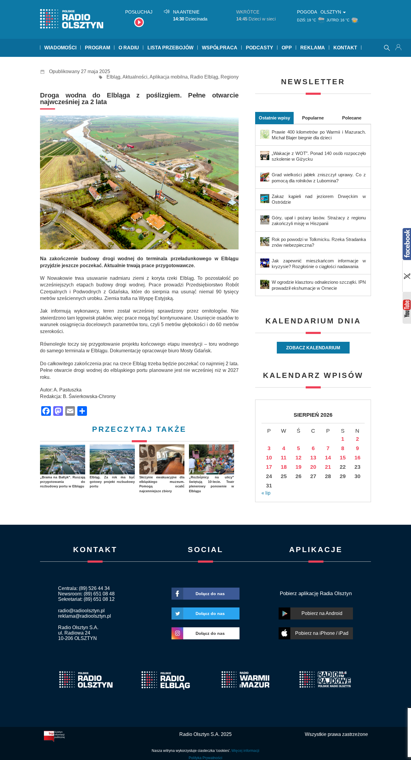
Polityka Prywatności (205, 758)
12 (298, 458)
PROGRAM (97, 47)
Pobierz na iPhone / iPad (321, 633)
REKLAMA (312, 47)
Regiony (230, 76)
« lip (265, 493)
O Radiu (129, 47)
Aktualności (134, 76)
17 (269, 467)
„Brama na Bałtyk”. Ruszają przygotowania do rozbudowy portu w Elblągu (62, 481)
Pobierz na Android (321, 613)
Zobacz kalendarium (313, 347)
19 (298, 467)
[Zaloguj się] (399, 48)
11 (283, 458)
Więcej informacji (245, 751)
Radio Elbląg (204, 76)
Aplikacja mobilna (169, 76)
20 (313, 467)
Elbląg (113, 76)
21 (328, 467)
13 (313, 458)
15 (343, 458)
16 (357, 458)
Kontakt (345, 47)
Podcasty (259, 47)
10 (269, 458)
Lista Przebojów (170, 47)
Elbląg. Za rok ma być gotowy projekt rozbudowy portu (112, 481)
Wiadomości (60, 47)
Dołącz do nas (210, 593)
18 (284, 467)
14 (328, 458)
